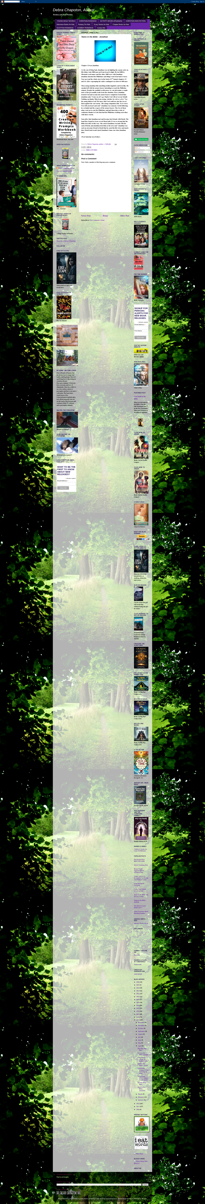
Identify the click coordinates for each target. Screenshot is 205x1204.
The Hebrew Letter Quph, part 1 (140, 907)
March (140, 1094)
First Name (138, 331)
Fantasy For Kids (84, 24)
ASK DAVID (138, 974)
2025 (138, 985)
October (141, 1028)
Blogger (144, 1199)
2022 (138, 994)
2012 (138, 1104)
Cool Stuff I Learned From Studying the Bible (143, 1071)
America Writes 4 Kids (141, 923)
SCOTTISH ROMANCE (65, 28)
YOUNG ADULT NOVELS (66, 21)
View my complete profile (64, 171)
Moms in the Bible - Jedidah (140, 901)
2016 (138, 1011)
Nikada (131, 1199)
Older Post (124, 215)
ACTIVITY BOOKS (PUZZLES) (111, 21)
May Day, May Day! (142, 1049)
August (140, 1034)
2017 (138, 1008)
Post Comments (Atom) (97, 220)
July (139, 1037)
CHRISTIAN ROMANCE (88, 21)
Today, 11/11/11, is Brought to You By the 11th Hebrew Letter (141, 878)
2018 (138, 1005)
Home (105, 215)
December (141, 1022)
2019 (138, 1002)
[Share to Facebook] (88, 147)
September (141, 1031)
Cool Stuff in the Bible (140, 397)
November (141, 1025)
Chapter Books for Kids (121, 24)
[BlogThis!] (84, 147)
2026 (138, 982)
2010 (138, 1109)
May (139, 1043)
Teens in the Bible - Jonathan (141, 1089)
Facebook (137, 955)
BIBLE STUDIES (91, 150)
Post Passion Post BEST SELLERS (139, 860)
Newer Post (86, 215)
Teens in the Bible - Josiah (143, 1065)
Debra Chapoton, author (66, 168)
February (141, 1097)
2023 (138, 991)
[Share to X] (86, 147)
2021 (138, 997)
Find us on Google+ (63, 1177)
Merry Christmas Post (141, 865)
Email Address (62, 481)
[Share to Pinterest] (90, 147)
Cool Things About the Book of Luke (143, 1059)
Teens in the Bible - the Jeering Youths (141, 896)
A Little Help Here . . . (142, 1083)
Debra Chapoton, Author (73, 10)
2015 (138, 1014)
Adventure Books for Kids (65, 24)
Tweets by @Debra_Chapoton (66, 241)
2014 (138, 1017)
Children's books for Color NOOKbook (140, 850)
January (141, 1100)
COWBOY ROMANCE (85, 28)
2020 (138, 999)
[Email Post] (115, 144)
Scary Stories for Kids (101, 24)
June (139, 1040)
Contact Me (101, 28)
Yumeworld (137, 964)
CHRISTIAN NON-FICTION (136, 21)
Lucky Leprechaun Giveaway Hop (140, 890)
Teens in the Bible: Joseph (143, 1054)
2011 (138, 1106)
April (140, 1046)
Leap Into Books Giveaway (139, 884)
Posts (138, 148)
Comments (140, 152)
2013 (138, 1020)
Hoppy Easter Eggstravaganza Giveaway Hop (139, 870)
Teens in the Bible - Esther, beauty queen (143, 1078)
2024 (138, 988)
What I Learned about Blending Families (141, 912)
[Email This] (82, 147)
